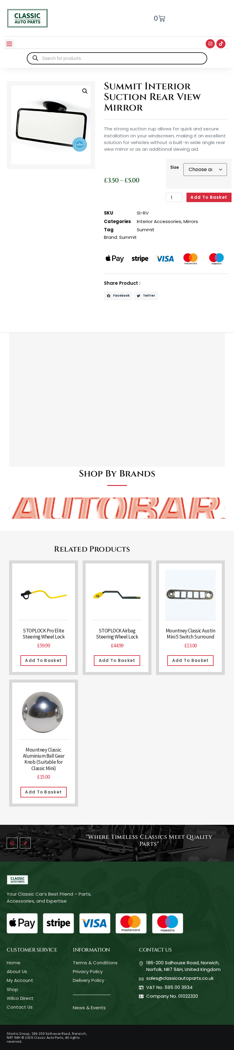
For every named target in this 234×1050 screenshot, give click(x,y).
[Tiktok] (220, 43)
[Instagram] (210, 43)
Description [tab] (23, 326)
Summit (145, 229)
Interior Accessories (159, 221)
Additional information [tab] (69, 326)
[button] (9, 44)
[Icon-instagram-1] (12, 843)
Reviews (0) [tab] (115, 326)
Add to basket (208, 197)
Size (174, 167)
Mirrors (190, 221)
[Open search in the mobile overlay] (117, 58)
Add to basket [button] (43, 660)
